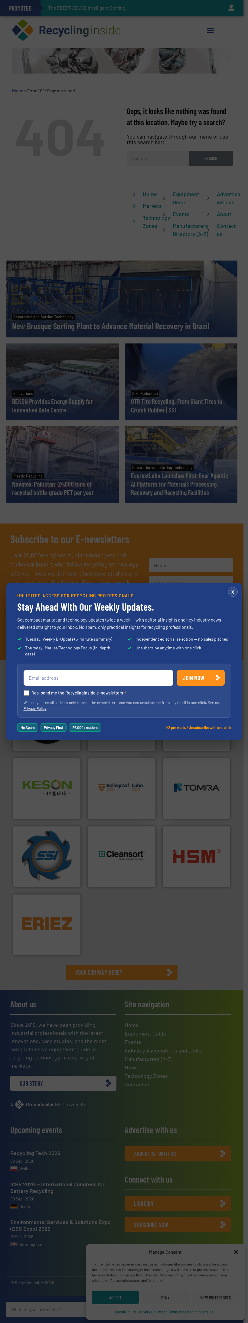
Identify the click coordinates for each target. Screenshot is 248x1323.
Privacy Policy (35, 708)
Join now (193, 677)
